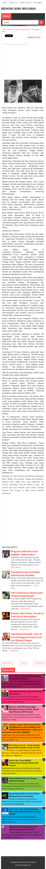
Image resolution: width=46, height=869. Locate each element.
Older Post (39, 663)
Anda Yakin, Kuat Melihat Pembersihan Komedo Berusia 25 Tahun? (23, 762)
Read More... (16, 567)
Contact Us (13, 2)
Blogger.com (27, 865)
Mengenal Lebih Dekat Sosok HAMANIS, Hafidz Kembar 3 (24, 553)
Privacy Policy (25, 2)
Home (23, 663)
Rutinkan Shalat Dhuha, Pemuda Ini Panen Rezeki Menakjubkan (27, 615)
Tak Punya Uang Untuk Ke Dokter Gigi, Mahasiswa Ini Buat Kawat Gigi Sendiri (25, 811)
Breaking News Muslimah (18, 8)
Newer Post (7, 663)
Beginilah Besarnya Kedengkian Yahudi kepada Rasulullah (25, 574)
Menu (7, 16)
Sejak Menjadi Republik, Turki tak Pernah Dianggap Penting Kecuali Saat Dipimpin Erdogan (26, 637)
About (4, 2)
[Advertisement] (23, 61)
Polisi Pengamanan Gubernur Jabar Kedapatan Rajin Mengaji (27, 594)
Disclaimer (37, 2)
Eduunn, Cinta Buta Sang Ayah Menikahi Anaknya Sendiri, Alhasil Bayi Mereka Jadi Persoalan (24, 709)
